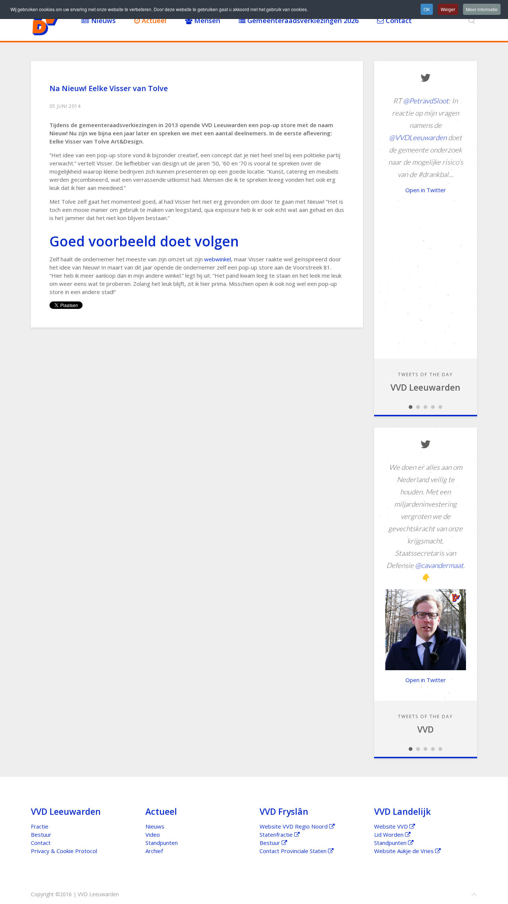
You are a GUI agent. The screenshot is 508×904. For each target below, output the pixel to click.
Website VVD (391, 826)
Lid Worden (389, 834)
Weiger (448, 9)
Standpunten (161, 842)
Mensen (206, 20)
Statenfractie (277, 834)
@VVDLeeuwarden (418, 137)
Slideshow (410, 407)
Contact (398, 20)
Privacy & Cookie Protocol (64, 851)
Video (152, 834)
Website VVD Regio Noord (294, 826)
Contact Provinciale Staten (294, 851)
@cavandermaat (439, 565)
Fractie (39, 826)
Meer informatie (482, 9)
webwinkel (217, 259)
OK (427, 9)
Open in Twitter (425, 190)
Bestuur (41, 834)
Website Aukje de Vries (404, 851)
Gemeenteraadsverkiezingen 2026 (302, 20)
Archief (154, 851)
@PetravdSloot (425, 100)
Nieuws (102, 20)
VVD (425, 729)
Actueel (153, 20)
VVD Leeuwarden (425, 387)
